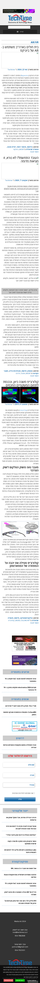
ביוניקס (15, 149)
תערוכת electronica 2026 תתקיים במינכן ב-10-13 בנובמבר (20, 688)
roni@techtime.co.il (20, 932)
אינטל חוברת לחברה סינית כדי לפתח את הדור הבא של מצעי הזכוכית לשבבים (21, 827)
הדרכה (18, 373)
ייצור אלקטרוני (20, 810)
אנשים (29, 371)
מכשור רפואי (21, 147)
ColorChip (23, 410)
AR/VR (21, 149)
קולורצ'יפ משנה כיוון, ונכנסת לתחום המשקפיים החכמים (21, 383)
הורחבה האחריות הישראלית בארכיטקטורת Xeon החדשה (20, 876)
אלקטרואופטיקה (26, 618)
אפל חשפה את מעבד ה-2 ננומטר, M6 (23, 868)
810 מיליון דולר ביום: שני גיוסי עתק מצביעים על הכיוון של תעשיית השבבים (20, 902)
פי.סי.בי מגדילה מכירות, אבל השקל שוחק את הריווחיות (21, 818)
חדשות (29, 147)
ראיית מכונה (11, 147)
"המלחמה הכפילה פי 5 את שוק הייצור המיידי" (21, 835)
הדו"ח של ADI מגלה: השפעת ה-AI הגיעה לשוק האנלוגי (20, 893)
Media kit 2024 (20, 921)
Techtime (11, 69)
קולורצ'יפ (11, 620)
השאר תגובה (34, 152)
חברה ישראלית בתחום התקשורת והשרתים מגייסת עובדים (19, 746)
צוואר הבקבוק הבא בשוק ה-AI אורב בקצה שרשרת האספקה (22, 842)
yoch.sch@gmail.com (20, 947)
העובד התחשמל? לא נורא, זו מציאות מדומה (21, 159)
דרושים (20, 738)
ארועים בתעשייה (20, 672)
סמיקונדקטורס (20, 861)
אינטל (23, 373)
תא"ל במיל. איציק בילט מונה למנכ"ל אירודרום (20, 706)
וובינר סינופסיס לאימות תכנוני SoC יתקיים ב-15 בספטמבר (20, 680)
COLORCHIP (25, 620)
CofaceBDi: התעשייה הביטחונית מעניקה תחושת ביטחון (19, 713)
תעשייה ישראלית (32, 149)
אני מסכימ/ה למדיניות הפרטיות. (22, 793)
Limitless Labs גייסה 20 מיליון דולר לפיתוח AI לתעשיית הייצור (20, 851)
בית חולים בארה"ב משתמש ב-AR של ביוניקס (20, 48)
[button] (21, 32)
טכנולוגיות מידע (15, 371)
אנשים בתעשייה (20, 699)
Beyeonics (25, 75)
